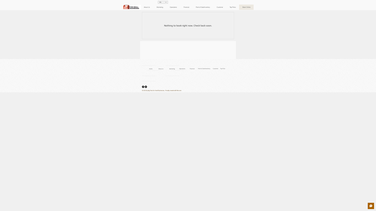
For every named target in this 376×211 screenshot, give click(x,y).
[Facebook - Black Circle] (143, 87)
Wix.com (179, 90)
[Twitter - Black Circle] (146, 87)
